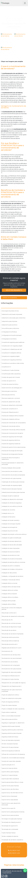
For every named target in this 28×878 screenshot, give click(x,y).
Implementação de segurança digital (12, 485)
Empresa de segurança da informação (12, 436)
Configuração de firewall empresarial (11, 335)
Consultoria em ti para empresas (10, 370)
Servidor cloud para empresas (10, 743)
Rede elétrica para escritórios (9, 719)
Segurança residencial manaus (10, 737)
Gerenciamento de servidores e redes (12, 471)
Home (9, 18)
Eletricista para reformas (8, 394)
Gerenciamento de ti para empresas (11, 478)
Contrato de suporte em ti (9, 380)
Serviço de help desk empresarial (11, 740)
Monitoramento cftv (7, 651)
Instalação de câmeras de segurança (11, 503)
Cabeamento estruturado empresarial (12, 314)
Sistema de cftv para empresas (10, 747)
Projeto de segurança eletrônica (10, 702)
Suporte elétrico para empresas (10, 771)
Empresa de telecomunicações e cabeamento (11, 458)
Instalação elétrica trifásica (9, 604)
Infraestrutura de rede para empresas (12, 489)
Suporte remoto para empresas (10, 785)
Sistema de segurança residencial (11, 750)
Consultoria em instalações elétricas (11, 353)
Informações (16, 18)
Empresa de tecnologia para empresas (12, 454)
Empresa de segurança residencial (11, 443)
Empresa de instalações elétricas (10, 419)
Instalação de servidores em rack (10, 555)
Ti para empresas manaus (8, 832)
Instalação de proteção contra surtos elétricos (14, 534)
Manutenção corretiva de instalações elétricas (12, 608)
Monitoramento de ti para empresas (11, 668)
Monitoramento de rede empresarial (11, 658)
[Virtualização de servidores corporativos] (2, 876)
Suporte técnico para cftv (8, 808)
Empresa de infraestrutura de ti (10, 412)
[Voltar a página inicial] (5, 3)
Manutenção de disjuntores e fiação (11, 627)
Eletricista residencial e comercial (11, 398)
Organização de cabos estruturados (11, 672)
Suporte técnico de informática (10, 789)
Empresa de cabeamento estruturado (12, 405)
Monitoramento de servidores (10, 661)
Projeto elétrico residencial (9, 712)
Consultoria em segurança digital (10, 356)
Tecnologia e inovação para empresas (12, 819)
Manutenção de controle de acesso (11, 623)
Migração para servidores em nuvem (11, 648)
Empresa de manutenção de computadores (14, 422)
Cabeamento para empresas (9, 321)
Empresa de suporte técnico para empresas (13, 447)
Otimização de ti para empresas (10, 679)
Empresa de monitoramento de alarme (12, 433)
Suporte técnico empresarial (9, 796)
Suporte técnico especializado (10, 799)
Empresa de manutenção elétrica (11, 426)
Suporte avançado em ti (8, 764)
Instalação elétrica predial (8, 600)
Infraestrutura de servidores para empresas (13, 492)
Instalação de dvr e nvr (8, 513)
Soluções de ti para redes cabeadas (11, 761)
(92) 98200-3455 (14, 850)
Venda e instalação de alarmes (10, 836)
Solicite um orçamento (10, 297)
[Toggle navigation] (25, 3)
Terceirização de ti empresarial (10, 829)
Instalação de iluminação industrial (11, 524)
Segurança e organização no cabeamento (13, 723)
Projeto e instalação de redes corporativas (13, 709)
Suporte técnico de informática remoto (12, 792)
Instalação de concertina (8, 510)
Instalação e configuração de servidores (12, 576)
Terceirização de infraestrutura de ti (11, 822)
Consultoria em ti (6, 367)
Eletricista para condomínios (9, 391)
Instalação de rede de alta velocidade (12, 545)
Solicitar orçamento (14, 290)
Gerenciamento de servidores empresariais (13, 475)
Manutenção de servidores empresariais (12, 634)
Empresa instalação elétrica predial (11, 468)
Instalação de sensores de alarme (11, 552)
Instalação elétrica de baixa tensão (11, 586)
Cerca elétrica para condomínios (10, 328)
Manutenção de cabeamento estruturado (13, 616)
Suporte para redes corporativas (10, 778)
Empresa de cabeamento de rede (11, 401)
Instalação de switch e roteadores (11, 565)
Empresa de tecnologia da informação (12, 450)
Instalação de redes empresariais (10, 548)
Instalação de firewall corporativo (10, 520)
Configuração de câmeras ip (9, 332)
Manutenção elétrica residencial (10, 641)
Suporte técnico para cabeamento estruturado (11, 804)
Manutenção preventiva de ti (9, 644)
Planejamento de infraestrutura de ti (11, 686)
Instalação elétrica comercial (9, 583)
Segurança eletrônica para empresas (11, 733)
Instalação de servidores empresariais (12, 558)
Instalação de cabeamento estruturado (12, 499)
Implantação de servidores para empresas (13, 482)
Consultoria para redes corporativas (11, 373)
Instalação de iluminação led (9, 527)
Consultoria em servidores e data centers (13, 363)
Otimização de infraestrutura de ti (11, 675)
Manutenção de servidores (9, 630)
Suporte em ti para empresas (10, 775)
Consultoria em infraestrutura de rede (12, 349)
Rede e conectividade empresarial (11, 716)
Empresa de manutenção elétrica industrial (13, 429)
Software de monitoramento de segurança (13, 754)
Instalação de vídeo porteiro (9, 572)
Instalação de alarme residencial (10, 496)
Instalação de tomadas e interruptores (12, 569)
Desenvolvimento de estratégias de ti (12, 387)
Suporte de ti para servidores (9, 768)
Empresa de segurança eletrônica (11, 440)
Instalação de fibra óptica (8, 517)
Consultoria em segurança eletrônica (12, 360)
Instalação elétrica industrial (9, 593)
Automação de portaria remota (10, 311)
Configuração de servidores (9, 339)
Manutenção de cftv (7, 620)
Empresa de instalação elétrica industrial (12, 415)
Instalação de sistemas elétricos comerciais (13, 562)
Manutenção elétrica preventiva (10, 637)
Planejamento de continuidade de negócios (14, 682)
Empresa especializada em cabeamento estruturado (13, 463)
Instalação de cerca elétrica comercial (12, 506)
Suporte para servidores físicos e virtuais (12, 782)
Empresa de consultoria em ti (10, 408)
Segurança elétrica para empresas (11, 726)
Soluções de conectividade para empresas (13, 757)
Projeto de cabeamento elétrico (10, 695)
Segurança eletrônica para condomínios (12, 730)
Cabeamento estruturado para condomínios (13, 318)
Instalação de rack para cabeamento (11, 541)
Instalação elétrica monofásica (10, 597)
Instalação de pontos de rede (10, 531)
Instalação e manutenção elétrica (11, 579)
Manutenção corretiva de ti (9, 613)
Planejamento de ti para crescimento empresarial (12, 690)
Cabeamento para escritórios (9, 325)
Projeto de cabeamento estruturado (11, 698)
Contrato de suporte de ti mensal (11, 377)
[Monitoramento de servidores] (7, 39)
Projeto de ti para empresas (9, 705)
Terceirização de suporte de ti (10, 826)
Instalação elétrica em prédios (10, 590)
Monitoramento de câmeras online (11, 654)
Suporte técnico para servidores (10, 815)
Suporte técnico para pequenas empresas (13, 812)
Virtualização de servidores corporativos (12, 839)
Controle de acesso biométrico (10, 384)
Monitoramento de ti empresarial (11, 665)
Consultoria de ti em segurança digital (12, 346)
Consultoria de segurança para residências (13, 342)
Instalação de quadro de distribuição (11, 538)
